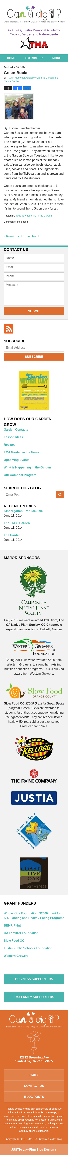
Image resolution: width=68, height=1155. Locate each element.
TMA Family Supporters (34, 997)
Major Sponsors (22, 558)
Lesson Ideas (13, 437)
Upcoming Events (16, 459)
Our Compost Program (20, 475)
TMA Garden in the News (21, 452)
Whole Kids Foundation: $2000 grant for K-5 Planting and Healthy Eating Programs (34, 916)
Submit (34, 311)
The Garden (12, 535)
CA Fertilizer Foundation (21, 933)
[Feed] (9, 328)
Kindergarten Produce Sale (23, 511)
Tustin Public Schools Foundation (28, 948)
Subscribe (34, 356)
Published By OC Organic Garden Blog (34, 39)
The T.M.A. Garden (17, 523)
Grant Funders (20, 903)
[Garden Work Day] (34, 391)
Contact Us (34, 1085)
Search (60, 494)
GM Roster (34, 58)
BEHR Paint (12, 925)
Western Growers (16, 955)
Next (36, 236)
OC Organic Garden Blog (34, 14)
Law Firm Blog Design (32, 1149)
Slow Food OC (14, 940)
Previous (11, 236)
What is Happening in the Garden (34, 215)
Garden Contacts (16, 429)
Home (11, 58)
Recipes (9, 444)
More (56, 58)
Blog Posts (34, 1096)
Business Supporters (34, 979)
